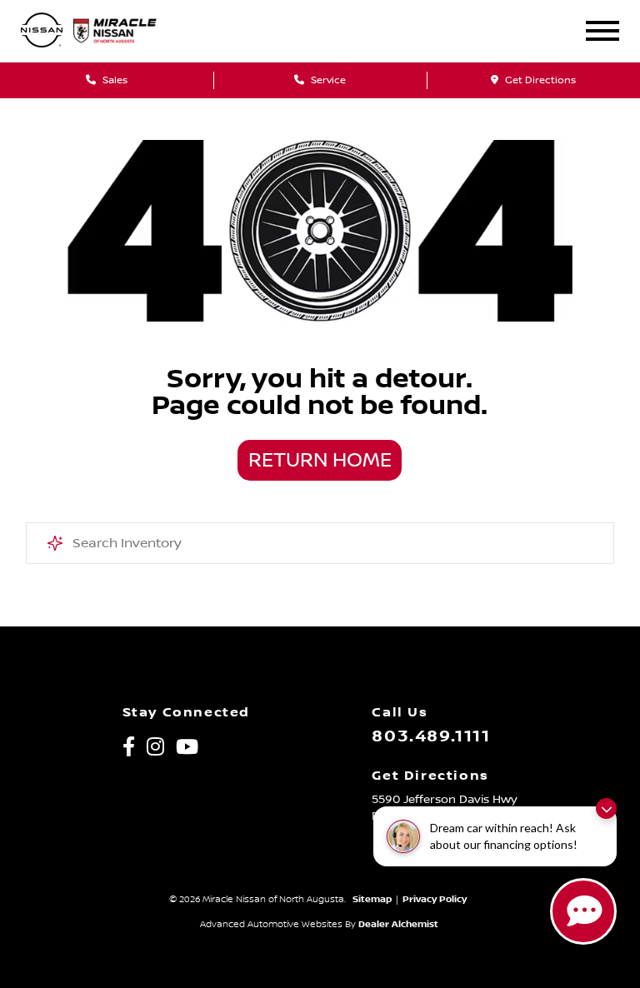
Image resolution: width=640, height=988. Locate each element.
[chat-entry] (583, 911)
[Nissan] (41, 31)
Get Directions (539, 80)
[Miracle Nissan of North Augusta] (125, 30)
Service (327, 80)
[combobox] (320, 543)
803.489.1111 (431, 736)
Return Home (320, 460)
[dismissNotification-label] (606, 808)
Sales (114, 80)
